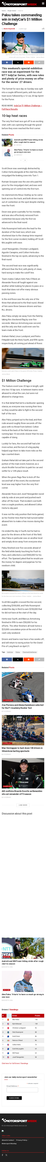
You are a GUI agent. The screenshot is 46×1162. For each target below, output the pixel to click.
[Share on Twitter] (18, 62)
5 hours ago (7, 797)
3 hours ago (7, 711)
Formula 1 (7, 743)
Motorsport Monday (9, 1143)
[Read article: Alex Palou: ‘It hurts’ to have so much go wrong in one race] (7, 152)
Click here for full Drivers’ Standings (15, 1063)
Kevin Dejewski (9, 29)
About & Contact (8, 1140)
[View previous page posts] (21, 160)
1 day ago (18, 145)
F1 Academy (8, 700)
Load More (23, 805)
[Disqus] (23, 846)
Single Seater (12, 11)
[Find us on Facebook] (2, 1155)
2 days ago (18, 155)
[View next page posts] (25, 160)
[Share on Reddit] (29, 62)
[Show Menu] (43, 3)
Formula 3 (7, 786)
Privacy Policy (21, 1140)
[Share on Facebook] (7, 62)
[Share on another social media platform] (39, 62)
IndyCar (20, 11)
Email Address (13, 1086)
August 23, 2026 (8, 1000)
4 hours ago (7, 754)
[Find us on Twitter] (6, 1155)
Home (4, 11)
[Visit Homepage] (19, 4)
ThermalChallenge (30, 652)
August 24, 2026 (8, 967)
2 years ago (23, 29)
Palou (18, 652)
